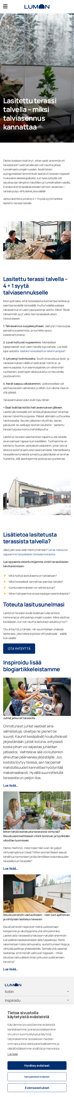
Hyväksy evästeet (37, 1065)
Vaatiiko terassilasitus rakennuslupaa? (43, 351)
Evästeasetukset (37, 1088)
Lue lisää (12, 1054)
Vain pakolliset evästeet (37, 1076)
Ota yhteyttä (19, 648)
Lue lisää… (10, 785)
